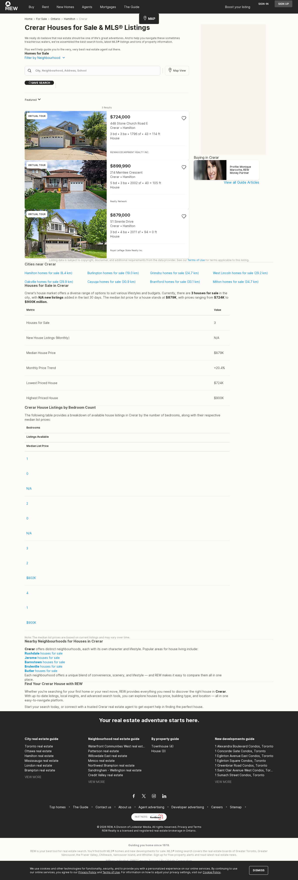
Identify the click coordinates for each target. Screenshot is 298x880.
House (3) (158, 751)
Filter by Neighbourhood (42, 58)
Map (151, 19)
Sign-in (263, 3)
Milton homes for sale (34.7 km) (236, 281)
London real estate (38, 765)
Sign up (283, 3)
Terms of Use (196, 260)
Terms (197, 827)
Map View (179, 70)
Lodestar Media (140, 827)
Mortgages (108, 7)
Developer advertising (187, 807)
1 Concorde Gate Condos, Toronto (240, 751)
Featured (31, 99)
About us (124, 807)
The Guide (131, 7)
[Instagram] (154, 797)
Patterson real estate (103, 751)
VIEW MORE (33, 777)
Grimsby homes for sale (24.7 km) (174, 273)
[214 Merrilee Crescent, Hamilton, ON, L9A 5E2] (107, 184)
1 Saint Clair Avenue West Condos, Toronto (244, 770)
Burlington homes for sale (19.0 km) (113, 273)
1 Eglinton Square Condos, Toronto (240, 760)
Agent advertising (151, 807)
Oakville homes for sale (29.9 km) (49, 281)
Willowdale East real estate (107, 756)
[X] (144, 797)
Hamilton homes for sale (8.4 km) (48, 273)
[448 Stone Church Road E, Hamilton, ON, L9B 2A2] (107, 135)
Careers (217, 807)
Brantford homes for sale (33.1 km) (175, 281)
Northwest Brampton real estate (111, 765)
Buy (31, 7)
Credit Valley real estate (105, 775)
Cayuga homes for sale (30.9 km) (111, 281)
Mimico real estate (101, 760)
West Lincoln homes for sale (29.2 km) (240, 273)
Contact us (103, 807)
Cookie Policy (212, 872)
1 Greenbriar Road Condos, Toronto (241, 765)
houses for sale (44, 653)
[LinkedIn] (164, 797)
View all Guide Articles (241, 182)
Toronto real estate (39, 746)
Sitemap (236, 807)
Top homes (57, 807)
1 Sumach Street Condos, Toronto (239, 775)
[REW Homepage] (11, 6)
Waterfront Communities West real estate (117, 746)
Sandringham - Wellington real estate (115, 770)
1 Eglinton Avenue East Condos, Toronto (244, 756)
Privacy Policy (87, 872)
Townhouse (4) (162, 746)
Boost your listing (237, 7)
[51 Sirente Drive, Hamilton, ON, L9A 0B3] (107, 233)
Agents (87, 7)
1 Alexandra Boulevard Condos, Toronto (244, 746)
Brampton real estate (40, 770)
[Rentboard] (156, 816)
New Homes (65, 7)
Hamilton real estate (39, 756)
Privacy (182, 827)
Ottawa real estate (38, 751)
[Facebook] (134, 797)
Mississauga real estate (41, 760)
